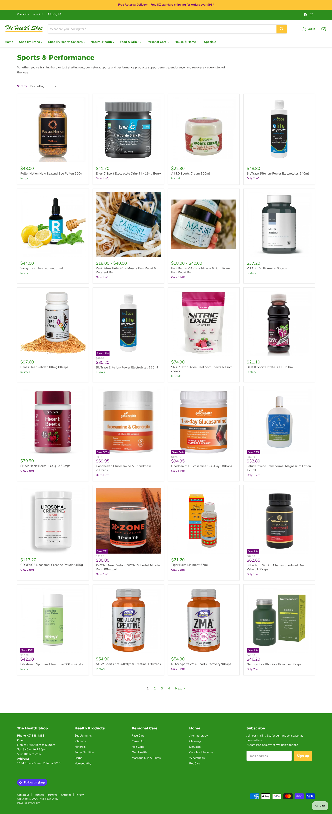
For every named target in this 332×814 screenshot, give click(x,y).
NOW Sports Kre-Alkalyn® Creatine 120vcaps (128, 664)
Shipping (66, 795)
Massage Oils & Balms (146, 758)
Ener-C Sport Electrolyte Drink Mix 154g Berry (128, 173)
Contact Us (23, 14)
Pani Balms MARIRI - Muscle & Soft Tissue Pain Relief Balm (201, 270)
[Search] (281, 29)
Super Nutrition (84, 752)
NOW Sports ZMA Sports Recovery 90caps (201, 664)
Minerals (80, 747)
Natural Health (102, 42)
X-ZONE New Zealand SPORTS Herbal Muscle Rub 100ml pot (128, 567)
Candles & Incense (201, 752)
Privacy (80, 795)
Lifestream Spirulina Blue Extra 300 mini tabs (52, 664)
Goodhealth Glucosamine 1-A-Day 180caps (201, 466)
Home (9, 42)
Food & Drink (129, 42)
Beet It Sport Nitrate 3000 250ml (270, 367)
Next (179, 688)
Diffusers (195, 747)
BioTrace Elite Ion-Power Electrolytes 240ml (278, 173)
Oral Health (139, 752)
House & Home (186, 42)
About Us (38, 14)
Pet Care (194, 763)
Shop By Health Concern (65, 42)
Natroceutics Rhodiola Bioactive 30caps (274, 664)
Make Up (138, 741)
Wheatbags (197, 758)
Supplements (83, 736)
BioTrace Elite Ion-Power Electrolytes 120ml (127, 367)
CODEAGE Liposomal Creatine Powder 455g (51, 565)
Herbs (78, 758)
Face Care (138, 736)
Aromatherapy (198, 736)
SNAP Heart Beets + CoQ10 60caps (45, 466)
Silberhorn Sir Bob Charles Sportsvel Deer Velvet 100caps (276, 567)
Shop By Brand (30, 42)
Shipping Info (54, 14)
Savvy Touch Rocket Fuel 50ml (41, 268)
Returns (52, 795)
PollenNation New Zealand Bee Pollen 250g (51, 173)
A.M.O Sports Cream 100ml (190, 173)
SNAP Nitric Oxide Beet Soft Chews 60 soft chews (201, 369)
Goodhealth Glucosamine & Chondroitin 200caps (123, 468)
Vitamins (80, 741)
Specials (210, 42)
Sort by (22, 86)
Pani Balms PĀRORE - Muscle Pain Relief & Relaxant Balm (126, 270)
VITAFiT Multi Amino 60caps (267, 268)
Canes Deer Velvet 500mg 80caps (44, 367)
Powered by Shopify (28, 803)
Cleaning (195, 741)
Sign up (303, 755)
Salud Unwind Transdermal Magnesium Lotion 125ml (279, 468)
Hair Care (138, 747)
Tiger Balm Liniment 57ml (189, 565)
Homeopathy (83, 763)
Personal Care (157, 42)
